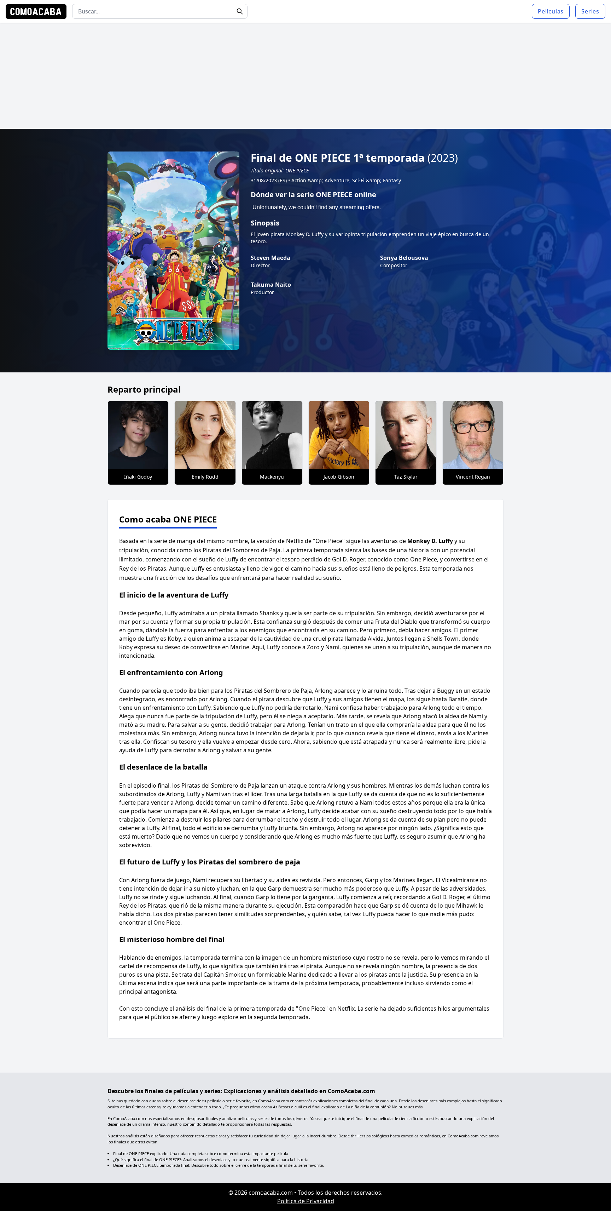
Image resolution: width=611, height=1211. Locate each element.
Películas (551, 11)
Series (590, 11)
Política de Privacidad (305, 1201)
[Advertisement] (305, 75)
